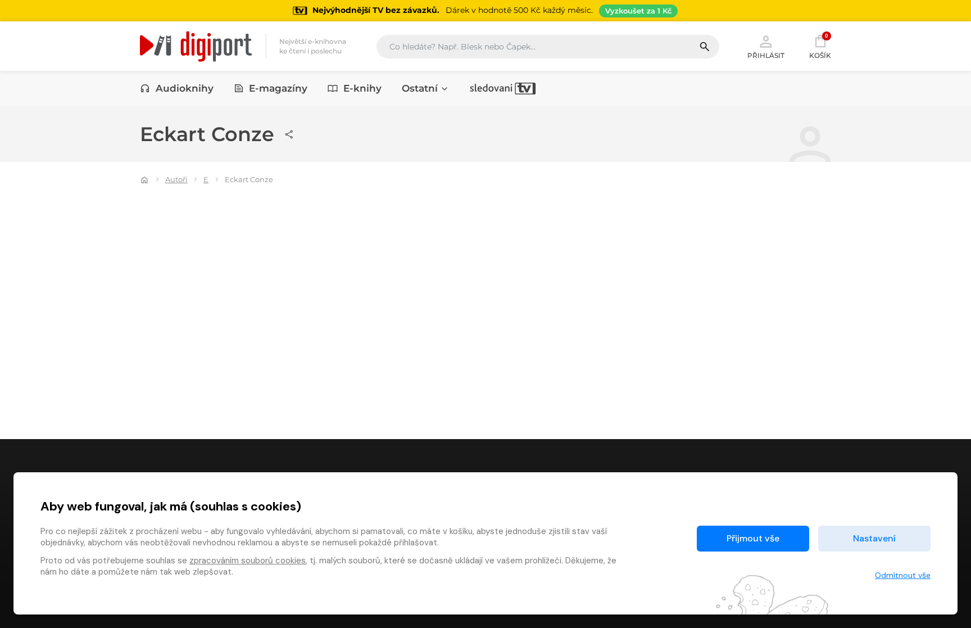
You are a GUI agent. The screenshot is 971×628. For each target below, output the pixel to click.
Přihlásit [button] (765, 55)
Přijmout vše (753, 538)
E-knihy (362, 88)
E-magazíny (278, 88)
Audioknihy (185, 88)
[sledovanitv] (503, 88)
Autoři (176, 179)
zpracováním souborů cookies (247, 560)
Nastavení (874, 538)
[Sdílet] (289, 134)
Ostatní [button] (420, 88)
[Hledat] (708, 46)
